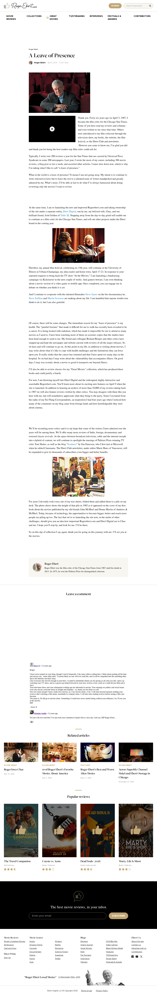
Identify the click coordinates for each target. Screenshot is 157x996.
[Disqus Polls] (78, 631)
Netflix (58, 945)
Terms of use (86, 991)
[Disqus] (78, 692)
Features (110, 952)
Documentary (35, 952)
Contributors (142, 16)
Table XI (64, 215)
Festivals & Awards (114, 17)
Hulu (31, 962)
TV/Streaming (77, 16)
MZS (82, 952)
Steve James (91, 294)
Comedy (33, 948)
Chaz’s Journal (86, 945)
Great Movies (54, 17)
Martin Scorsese (55, 298)
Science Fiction (61, 952)
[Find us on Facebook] (132, 956)
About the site (137, 941)
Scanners (71, 444)
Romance (59, 948)
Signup (115, 6)
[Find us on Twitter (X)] (141, 956)
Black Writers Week (114, 948)
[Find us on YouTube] (137, 957)
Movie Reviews (11, 17)
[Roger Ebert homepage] (20, 6)
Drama (32, 955)
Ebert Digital (69, 211)
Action (32, 941)
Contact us (136, 945)
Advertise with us (138, 948)
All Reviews (9, 945)
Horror (32, 959)
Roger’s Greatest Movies (14, 941)
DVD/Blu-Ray (112, 941)
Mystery (58, 941)
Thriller (57, 959)
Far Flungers (85, 955)
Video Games (112, 945)
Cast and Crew (10, 948)
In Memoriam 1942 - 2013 (69, 977)
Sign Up (7, 958)
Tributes (83, 962)
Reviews (84, 941)
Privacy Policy (102, 991)
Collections (34, 16)
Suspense (59, 955)
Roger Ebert (33, 49)
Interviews (96, 16)
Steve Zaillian (36, 298)
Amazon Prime (35, 945)
